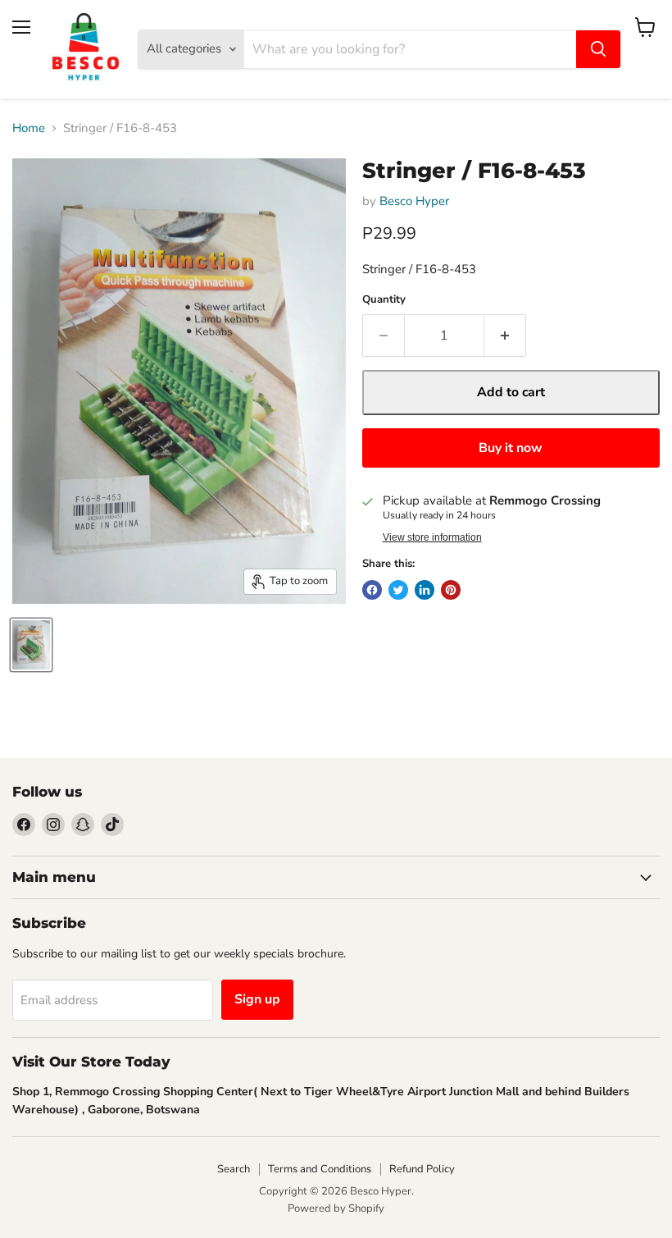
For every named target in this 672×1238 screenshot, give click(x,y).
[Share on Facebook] (372, 590)
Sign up (257, 999)
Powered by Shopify (336, 1208)
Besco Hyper (414, 201)
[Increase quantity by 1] (505, 335)
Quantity (384, 300)
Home (28, 128)
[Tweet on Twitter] (398, 590)
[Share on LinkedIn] (424, 590)
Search (233, 1169)
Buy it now (511, 448)
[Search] (598, 49)
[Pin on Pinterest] (451, 590)
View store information (432, 537)
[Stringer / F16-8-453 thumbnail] (31, 645)
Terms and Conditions (319, 1169)
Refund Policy (422, 1169)
